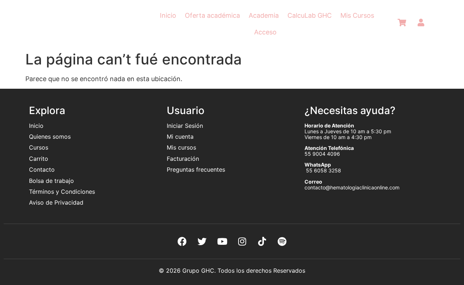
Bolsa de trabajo (51, 180)
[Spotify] (282, 241)
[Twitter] (202, 241)
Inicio (168, 15)
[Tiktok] (262, 241)
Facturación (183, 158)
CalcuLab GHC (309, 15)
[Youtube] (222, 241)
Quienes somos (50, 136)
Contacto (42, 169)
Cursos (38, 147)
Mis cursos (181, 147)
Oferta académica (212, 15)
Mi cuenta (180, 136)
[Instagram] (242, 241)
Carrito (38, 158)
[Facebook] (182, 241)
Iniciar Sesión (185, 125)
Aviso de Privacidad (56, 202)
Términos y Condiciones (62, 191)
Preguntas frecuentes (197, 169)
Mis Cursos (357, 15)
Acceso (265, 32)
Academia (264, 15)
